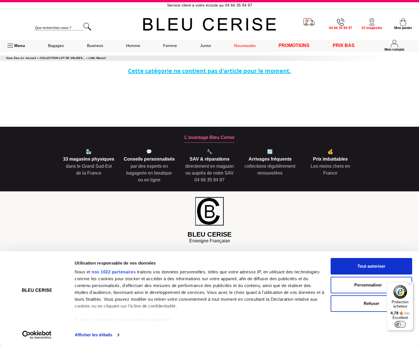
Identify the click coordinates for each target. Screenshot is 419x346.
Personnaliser (368, 284)
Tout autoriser (371, 266)
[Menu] (409, 285)
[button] (16, 46)
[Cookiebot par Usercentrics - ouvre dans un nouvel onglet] (37, 335)
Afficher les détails (93, 334)
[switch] (400, 324)
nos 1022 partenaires (113, 271)
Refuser (371, 303)
